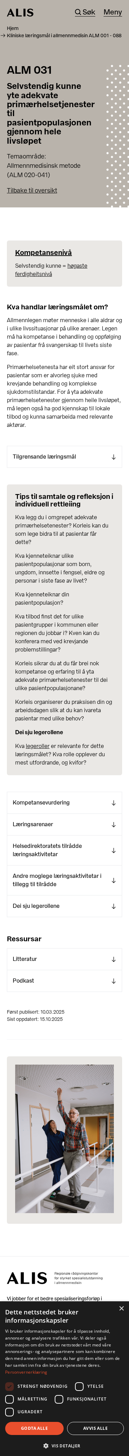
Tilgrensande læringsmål (44, 456)
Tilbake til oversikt (32, 190)
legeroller (38, 746)
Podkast (23, 980)
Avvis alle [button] (95, 1428)
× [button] (121, 1308)
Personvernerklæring (26, 1372)
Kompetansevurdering (41, 802)
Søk (89, 12)
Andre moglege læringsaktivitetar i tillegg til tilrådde (57, 880)
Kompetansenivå (43, 252)
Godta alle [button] (34, 1428)
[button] (64, 1445)
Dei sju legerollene (36, 906)
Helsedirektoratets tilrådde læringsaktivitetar (47, 850)
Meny (113, 12)
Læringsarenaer (33, 824)
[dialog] (64, 1378)
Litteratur (25, 959)
